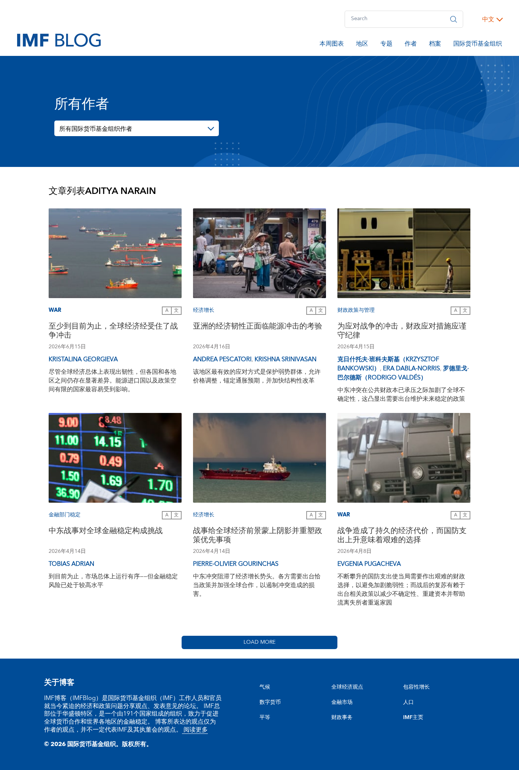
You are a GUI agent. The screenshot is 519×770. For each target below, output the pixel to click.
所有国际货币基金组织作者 (95, 129)
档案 (435, 45)
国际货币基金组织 (477, 45)
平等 (265, 717)
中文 (488, 19)
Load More (259, 642)
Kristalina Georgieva (83, 359)
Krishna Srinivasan (285, 359)
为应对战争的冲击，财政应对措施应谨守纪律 (402, 332)
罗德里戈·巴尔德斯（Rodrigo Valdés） (403, 373)
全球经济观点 (347, 687)
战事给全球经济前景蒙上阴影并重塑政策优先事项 (257, 536)
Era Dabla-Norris (411, 368)
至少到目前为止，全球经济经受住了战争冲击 (113, 332)
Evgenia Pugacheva (369, 564)
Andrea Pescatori (222, 359)
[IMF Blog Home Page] (59, 39)
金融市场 (342, 702)
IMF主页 (413, 717)
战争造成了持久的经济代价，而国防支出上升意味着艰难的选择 (402, 536)
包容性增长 (416, 687)
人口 (408, 702)
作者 (411, 45)
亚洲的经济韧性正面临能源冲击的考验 (257, 327)
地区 (362, 45)
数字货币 (270, 702)
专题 (386, 45)
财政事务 (342, 717)
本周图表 (332, 45)
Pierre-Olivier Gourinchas (235, 564)
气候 (265, 687)
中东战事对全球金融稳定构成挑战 (106, 531)
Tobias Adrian (71, 564)
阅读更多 (195, 729)
